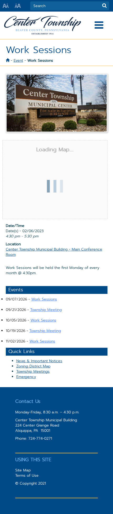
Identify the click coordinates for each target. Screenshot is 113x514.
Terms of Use (27, 475)
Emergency (26, 376)
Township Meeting (46, 309)
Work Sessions (44, 299)
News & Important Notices (39, 361)
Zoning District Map (33, 366)
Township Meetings (33, 371)
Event (18, 60)
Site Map (23, 470)
